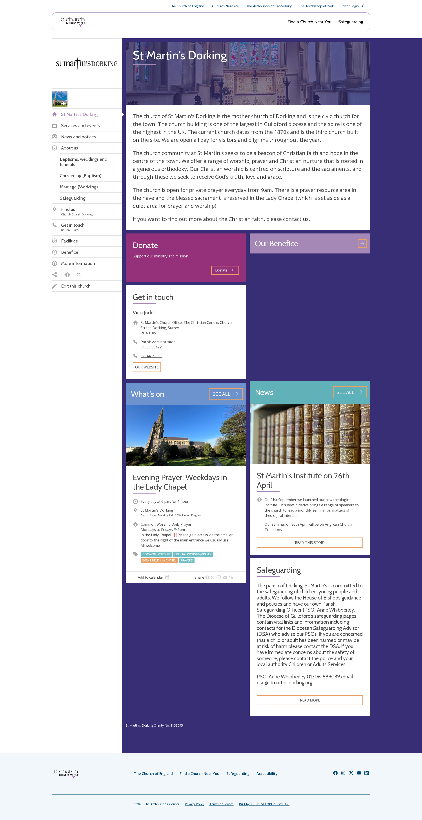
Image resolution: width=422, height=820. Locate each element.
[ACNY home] (73, 21)
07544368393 (151, 356)
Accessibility (267, 773)
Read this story (310, 542)
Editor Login (350, 6)
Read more (310, 700)
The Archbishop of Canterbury (269, 6)
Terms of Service (221, 804)
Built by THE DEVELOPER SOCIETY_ (264, 804)
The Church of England (187, 6)
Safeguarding (350, 21)
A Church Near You (225, 6)
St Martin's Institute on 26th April (303, 480)
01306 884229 (152, 347)
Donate (221, 270)
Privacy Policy (194, 804)
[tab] (154, 577)
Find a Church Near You (309, 21)
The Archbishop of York (316, 6)
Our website (147, 367)
